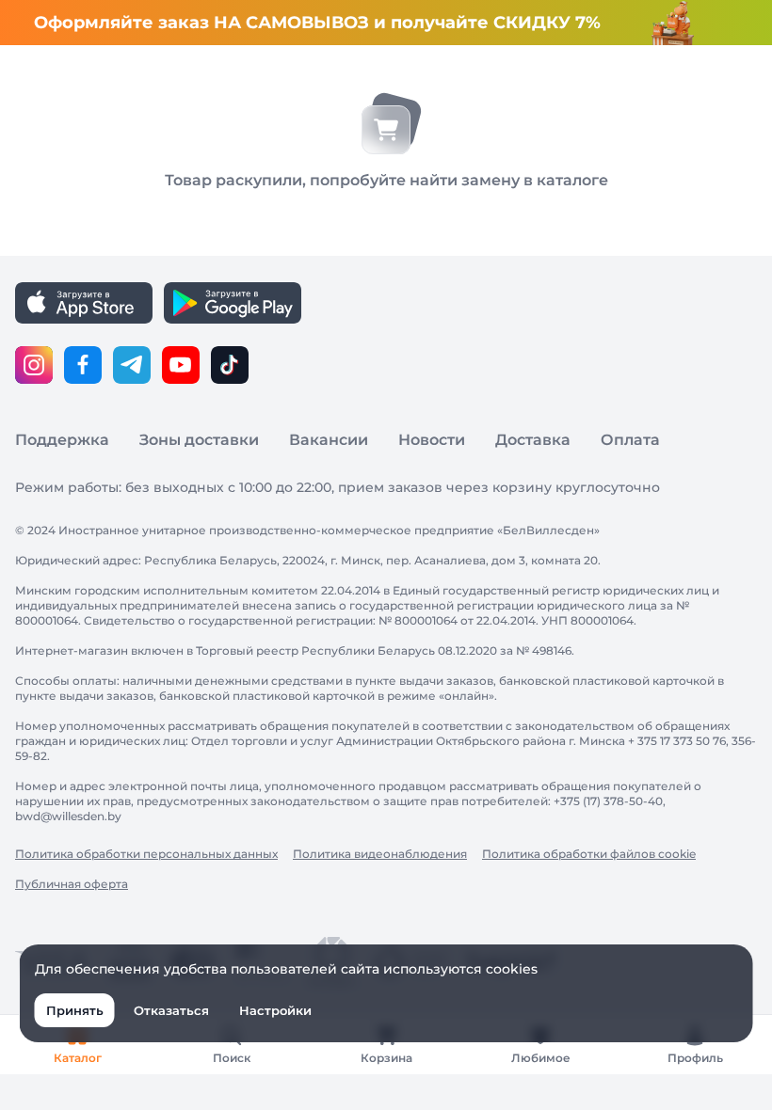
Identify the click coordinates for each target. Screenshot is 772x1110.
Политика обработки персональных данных (146, 854)
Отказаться (171, 1010)
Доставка (533, 440)
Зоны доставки (199, 440)
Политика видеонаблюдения (380, 854)
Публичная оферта (71, 884)
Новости (431, 440)
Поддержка (62, 440)
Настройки (275, 1010)
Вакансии (328, 440)
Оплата (630, 440)
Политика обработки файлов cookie (589, 854)
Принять (75, 1010)
